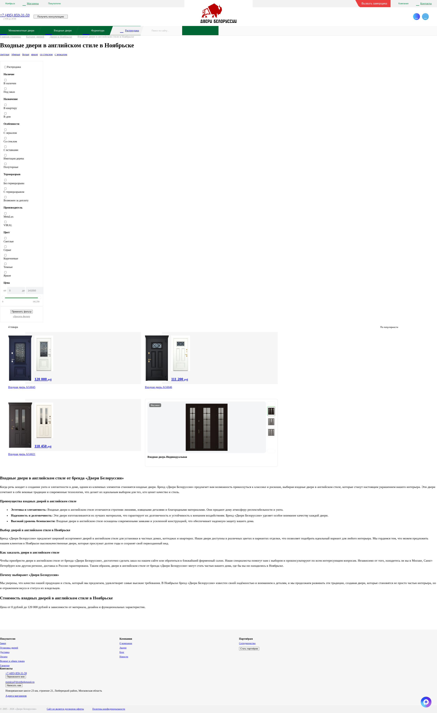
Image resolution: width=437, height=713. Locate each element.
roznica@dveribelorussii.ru (19, 682)
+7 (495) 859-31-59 (15, 15)
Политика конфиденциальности (108, 709)
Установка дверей (9, 648)
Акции (122, 648)
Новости (123, 656)
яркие (34, 54)
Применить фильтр (21, 311)
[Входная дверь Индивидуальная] (211, 432)
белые (25, 54)
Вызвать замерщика (374, 3)
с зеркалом (61, 54)
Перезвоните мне (16, 676)
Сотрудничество (247, 643)
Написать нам (14, 685)
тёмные (15, 54)
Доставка (4, 652)
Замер (3, 643)
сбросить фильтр (21, 316)
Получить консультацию (50, 16)
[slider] (3, 297)
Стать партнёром (249, 648)
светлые (4, 54)
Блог (121, 652)
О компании (125, 643)
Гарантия (4, 665)
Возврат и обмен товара (12, 661)
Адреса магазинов (16, 695)
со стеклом (46, 54)
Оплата (3, 656)
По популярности (389, 327)
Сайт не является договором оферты (65, 709)
